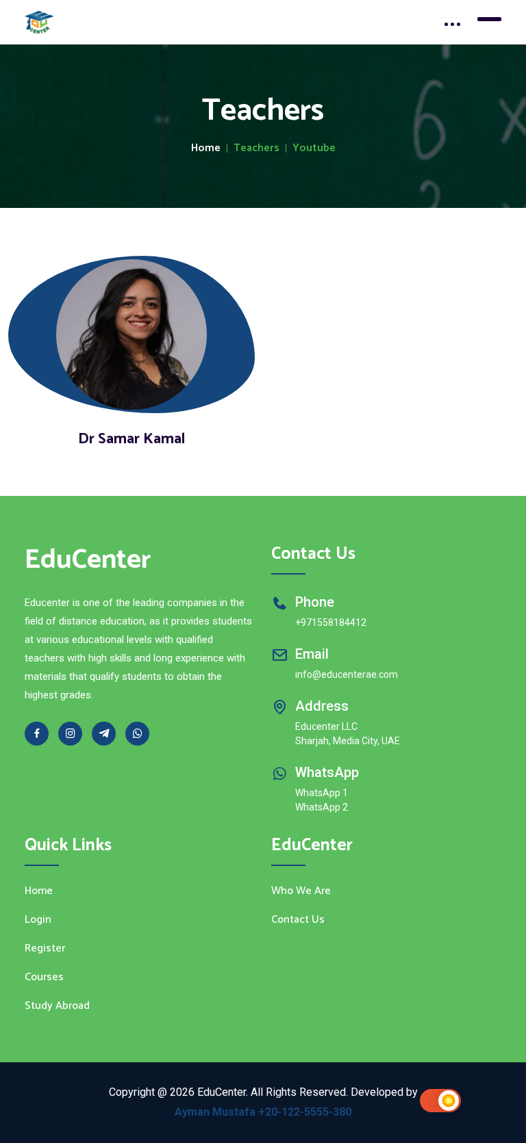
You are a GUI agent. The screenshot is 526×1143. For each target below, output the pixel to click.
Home (206, 148)
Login (38, 920)
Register (45, 949)
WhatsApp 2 (321, 807)
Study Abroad (57, 1006)
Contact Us (298, 920)
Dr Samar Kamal (131, 439)
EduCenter (88, 560)
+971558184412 (330, 622)
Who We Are (301, 891)
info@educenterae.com (346, 674)
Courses (44, 977)
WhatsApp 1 (321, 792)
